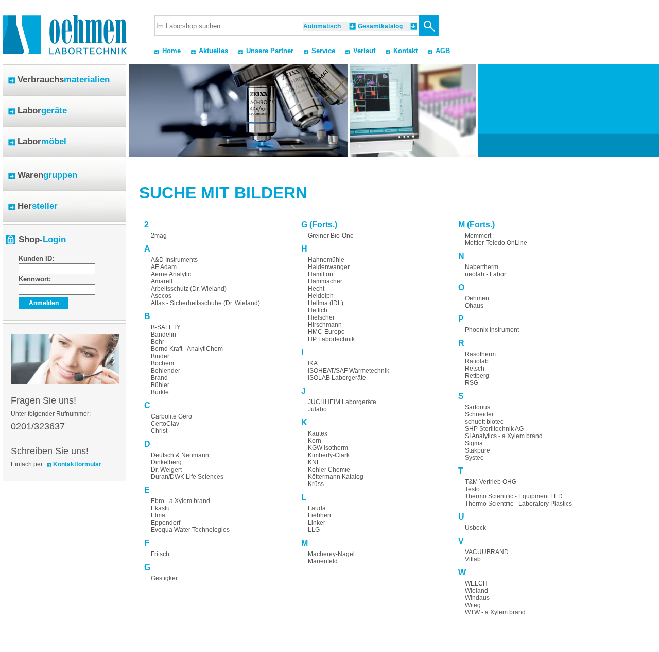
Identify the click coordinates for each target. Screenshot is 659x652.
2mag (159, 235)
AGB (443, 51)
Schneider (479, 414)
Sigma (474, 443)
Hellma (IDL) (325, 303)
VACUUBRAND (487, 552)
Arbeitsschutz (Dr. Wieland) (189, 288)
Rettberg (477, 375)
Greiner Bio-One (331, 235)
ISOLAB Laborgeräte (337, 377)
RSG (471, 383)
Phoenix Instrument (492, 329)
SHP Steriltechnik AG (494, 428)
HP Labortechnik (331, 339)
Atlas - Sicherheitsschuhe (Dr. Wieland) (205, 303)
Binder (160, 356)
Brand (159, 377)
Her (38, 206)
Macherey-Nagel (331, 554)
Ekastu (160, 508)
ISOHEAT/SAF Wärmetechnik (348, 370)
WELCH (476, 583)
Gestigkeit (165, 578)
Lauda (317, 508)
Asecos (161, 295)
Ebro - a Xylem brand (180, 501)
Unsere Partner (269, 51)
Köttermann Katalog (335, 476)
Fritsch (160, 554)
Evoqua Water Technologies (190, 529)
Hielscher (321, 317)
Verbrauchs (64, 80)
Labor (42, 110)
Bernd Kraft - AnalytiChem (187, 349)
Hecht (316, 288)
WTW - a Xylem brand (495, 612)
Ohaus (474, 305)
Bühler (160, 385)
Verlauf (364, 51)
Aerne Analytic (171, 274)
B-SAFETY (166, 327)
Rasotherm (480, 354)
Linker (316, 522)
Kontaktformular (77, 464)
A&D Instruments (174, 259)
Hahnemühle (326, 259)
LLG (314, 529)
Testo (472, 489)
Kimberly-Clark (329, 455)
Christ (159, 430)
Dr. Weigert (166, 469)
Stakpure (477, 450)
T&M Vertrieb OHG (490, 482)
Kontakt (405, 51)
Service (323, 51)
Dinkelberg (166, 462)
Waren (47, 175)
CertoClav (165, 423)
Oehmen (477, 298)
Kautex (317, 433)
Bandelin (163, 334)
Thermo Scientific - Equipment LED (514, 496)
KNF (314, 462)
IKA (313, 363)
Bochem (162, 363)
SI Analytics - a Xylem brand (504, 436)
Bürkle (160, 392)
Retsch (474, 368)
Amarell (161, 281)
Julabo (317, 409)
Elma (158, 515)
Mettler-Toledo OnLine (496, 242)
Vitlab (473, 559)
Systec (474, 457)
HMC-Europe (326, 332)
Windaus (477, 597)
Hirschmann (325, 324)
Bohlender (165, 370)
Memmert (478, 235)
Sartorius (477, 407)
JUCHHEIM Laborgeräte (342, 402)
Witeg (473, 605)
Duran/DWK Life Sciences (187, 476)
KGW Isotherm (328, 448)
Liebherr (320, 515)
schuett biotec (484, 421)
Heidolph (321, 295)
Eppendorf (165, 522)
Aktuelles (213, 51)
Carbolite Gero (171, 416)
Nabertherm (481, 267)
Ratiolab (477, 361)
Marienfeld (323, 561)
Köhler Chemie (329, 469)
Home (171, 51)
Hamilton (320, 274)
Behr (157, 341)
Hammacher (325, 281)
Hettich (317, 310)
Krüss (316, 484)
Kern (314, 440)
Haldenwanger (329, 267)
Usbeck (475, 527)
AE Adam (164, 267)
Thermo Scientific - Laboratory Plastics (518, 503)
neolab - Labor (485, 274)
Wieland (476, 590)
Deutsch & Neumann (180, 455)
